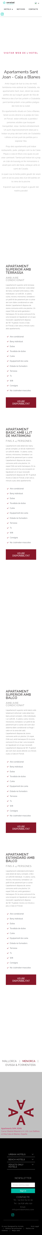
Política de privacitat (13, 1228)
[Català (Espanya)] (37, 3)
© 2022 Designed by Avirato (12, 1226)
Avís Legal (35, 1226)
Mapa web (16, 1230)
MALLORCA (9, 1061)
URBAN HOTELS (17, 1154)
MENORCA (28, 1061)
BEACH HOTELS (16, 1159)
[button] (21, 1154)
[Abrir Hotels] (12, 9)
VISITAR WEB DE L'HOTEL (21, 53)
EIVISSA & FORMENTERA (21, 1064)
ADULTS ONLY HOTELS (15, 1165)
